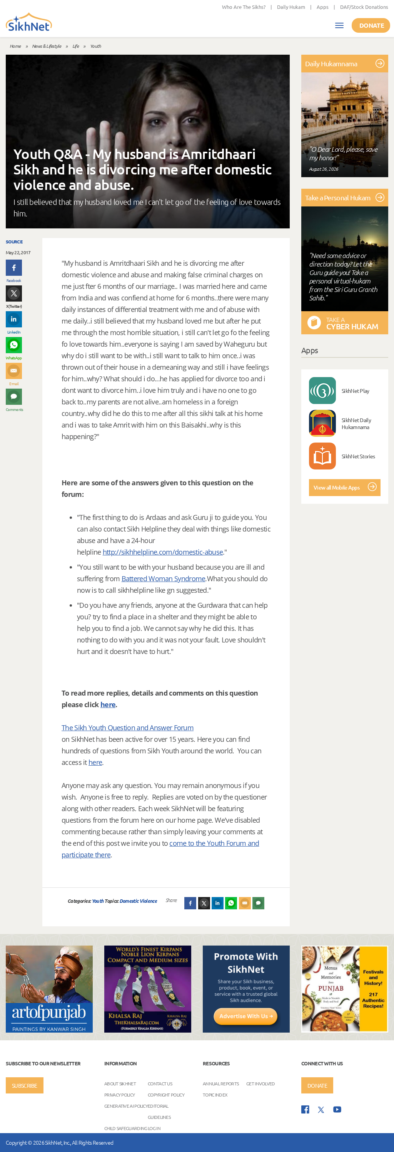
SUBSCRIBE (24, 1085)
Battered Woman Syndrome (163, 578)
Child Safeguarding (125, 1128)
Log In (154, 1128)
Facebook (14, 280)
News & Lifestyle (46, 46)
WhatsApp (14, 358)
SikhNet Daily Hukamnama (356, 423)
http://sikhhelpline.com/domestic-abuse (163, 552)
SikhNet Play (355, 390)
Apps (323, 6)
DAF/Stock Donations (364, 6)
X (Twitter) (14, 306)
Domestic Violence (138, 900)
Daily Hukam (291, 6)
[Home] (29, 22)
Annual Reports (221, 1083)
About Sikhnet (120, 1083)
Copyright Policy (166, 1094)
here (107, 704)
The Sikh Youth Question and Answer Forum (128, 727)
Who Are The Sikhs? (243, 6)
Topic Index (215, 1094)
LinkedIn (13, 332)
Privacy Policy (119, 1094)
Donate (371, 25)
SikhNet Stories (358, 456)
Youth (95, 46)
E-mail (14, 383)
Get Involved (260, 1083)
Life (75, 46)
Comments (14, 409)
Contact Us (160, 1083)
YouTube (337, 1109)
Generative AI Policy (126, 1105)
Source (14, 241)
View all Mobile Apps (336, 487)
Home (15, 46)
